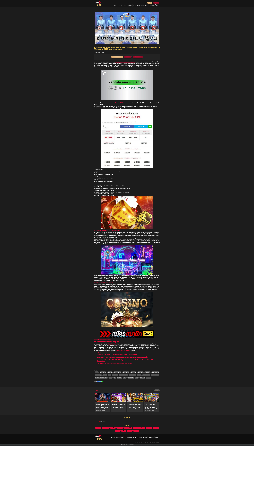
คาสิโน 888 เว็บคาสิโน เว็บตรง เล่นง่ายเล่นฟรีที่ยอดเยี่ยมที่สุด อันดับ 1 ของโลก (114, 364)
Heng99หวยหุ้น (98, 375)
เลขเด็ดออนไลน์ (131, 377)
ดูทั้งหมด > (157, 390)
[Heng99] (98, 3)
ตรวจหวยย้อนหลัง (146, 375)
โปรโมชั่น (138, 5)
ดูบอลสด (128, 57)
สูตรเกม (157, 5)
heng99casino (126, 372)
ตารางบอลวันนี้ (128, 428)
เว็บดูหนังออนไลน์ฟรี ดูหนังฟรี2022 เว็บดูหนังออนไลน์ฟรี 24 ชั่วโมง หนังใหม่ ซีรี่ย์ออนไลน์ (117, 354)
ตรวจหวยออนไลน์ (155, 375)
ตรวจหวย (139, 375)
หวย (119, 5)
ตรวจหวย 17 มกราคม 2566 (116, 103)
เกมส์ (131, 5)
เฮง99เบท (148, 377)
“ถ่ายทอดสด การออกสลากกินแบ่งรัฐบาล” (125, 62)
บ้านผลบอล (147, 5)
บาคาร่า (128, 5)
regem (129, 431)
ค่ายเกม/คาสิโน (152, 5)
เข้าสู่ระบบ (150, 3)
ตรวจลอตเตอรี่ (126, 103)
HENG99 (116, 5)
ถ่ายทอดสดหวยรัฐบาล (139, 428)
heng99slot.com (155, 372)
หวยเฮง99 (119, 377)
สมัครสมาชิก (156, 3)
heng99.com (103, 372)
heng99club (133, 372)
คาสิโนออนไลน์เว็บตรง (124, 375)
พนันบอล (134, 5)
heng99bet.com (117, 372)
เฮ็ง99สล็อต (142, 377)
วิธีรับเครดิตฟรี (137, 57)
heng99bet (110, 372)
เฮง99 (137, 377)
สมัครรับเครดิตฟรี (117, 57)
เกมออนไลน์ (105, 428)
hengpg (104, 375)
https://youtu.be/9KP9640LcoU (102, 339)
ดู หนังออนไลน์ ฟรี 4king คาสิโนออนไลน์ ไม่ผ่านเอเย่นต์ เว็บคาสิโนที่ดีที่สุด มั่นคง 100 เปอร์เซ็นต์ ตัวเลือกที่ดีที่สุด (122, 357)
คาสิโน (122, 5)
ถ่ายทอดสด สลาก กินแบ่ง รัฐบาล (101, 377)
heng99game (140, 372)
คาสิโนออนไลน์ (115, 375)
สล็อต (125, 5)
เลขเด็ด (124, 377)
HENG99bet (97, 52)
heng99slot (147, 372)
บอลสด (142, 5)
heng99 (96, 372)
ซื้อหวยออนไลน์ (132, 375)
